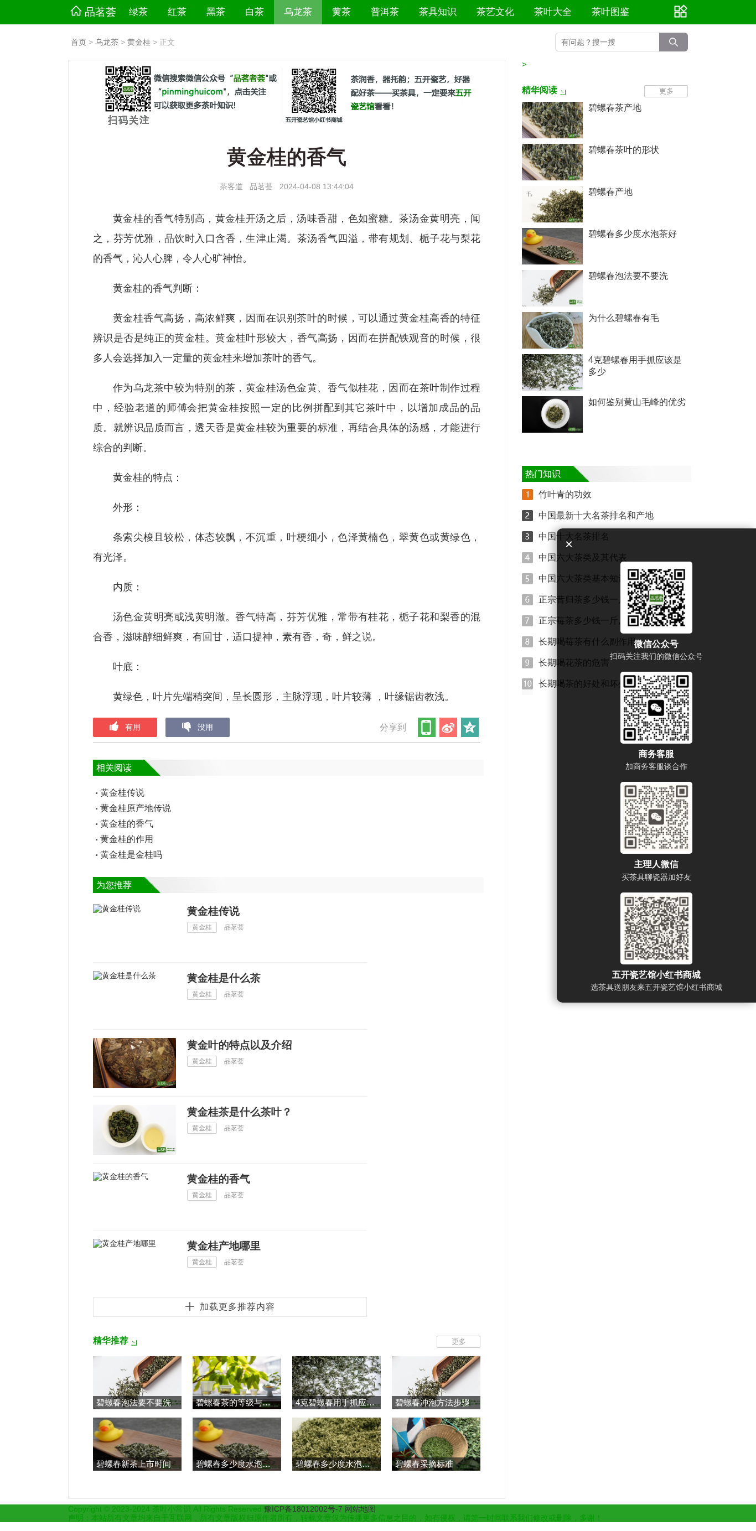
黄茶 (341, 12)
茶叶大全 (553, 12)
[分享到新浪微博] (449, 727)
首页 (78, 42)
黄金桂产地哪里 (224, 1246)
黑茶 (215, 12)
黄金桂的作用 (126, 839)
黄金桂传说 (122, 792)
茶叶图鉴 (610, 12)
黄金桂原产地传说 (135, 808)
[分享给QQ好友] (470, 727)
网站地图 (360, 1508)
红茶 (177, 12)
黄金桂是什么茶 (224, 978)
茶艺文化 (495, 12)
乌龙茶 (298, 12)
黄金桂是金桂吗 (131, 854)
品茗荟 (100, 12)
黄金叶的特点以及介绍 (239, 1045)
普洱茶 (385, 12)
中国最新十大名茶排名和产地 (596, 515)
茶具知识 (438, 12)
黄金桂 (139, 42)
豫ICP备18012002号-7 (304, 1508)
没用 (205, 727)
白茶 (254, 12)
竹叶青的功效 (565, 494)
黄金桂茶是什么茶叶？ (239, 1112)
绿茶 (138, 12)
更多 (459, 1341)
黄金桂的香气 (126, 823)
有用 (133, 727)
